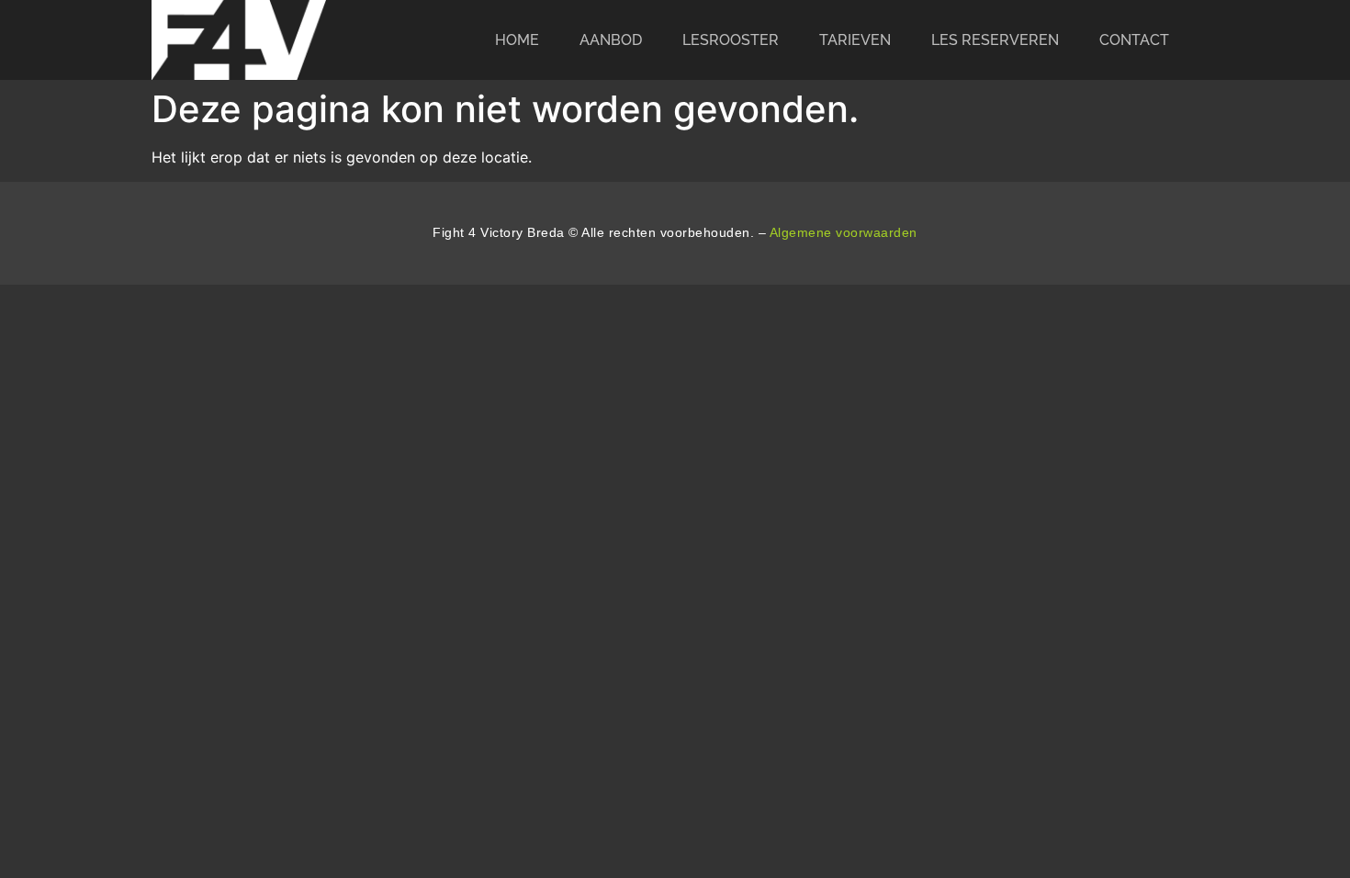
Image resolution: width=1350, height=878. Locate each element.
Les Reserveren (995, 40)
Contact (1134, 40)
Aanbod (610, 40)
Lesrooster (730, 40)
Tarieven (855, 40)
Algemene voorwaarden (843, 232)
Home (517, 40)
